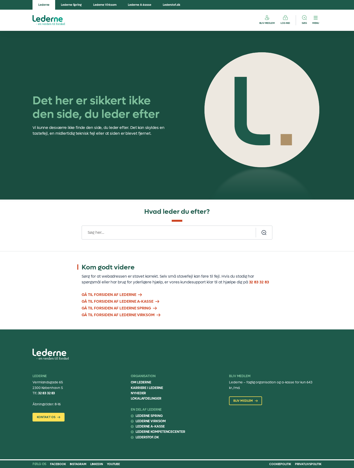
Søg (304, 23)
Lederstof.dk (171, 5)
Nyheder (138, 393)
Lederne (43, 5)
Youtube (113, 464)
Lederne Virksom (105, 5)
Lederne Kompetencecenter (160, 431)
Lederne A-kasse (139, 5)
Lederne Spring (71, 5)
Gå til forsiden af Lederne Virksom (118, 314)
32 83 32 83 (259, 282)
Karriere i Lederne (147, 388)
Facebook (58, 464)
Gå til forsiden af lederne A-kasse (117, 301)
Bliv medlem (267, 23)
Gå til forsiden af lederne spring (116, 308)
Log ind (285, 23)
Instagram (78, 464)
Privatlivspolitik (308, 464)
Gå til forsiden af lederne (109, 294)
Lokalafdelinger (146, 398)
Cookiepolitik (280, 464)
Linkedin (96, 464)
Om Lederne (141, 382)
